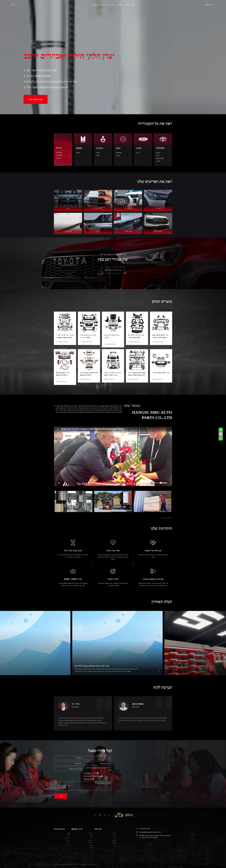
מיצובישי (114, 840)
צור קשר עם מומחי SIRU (113, 270)
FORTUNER (160, 158)
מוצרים (68, 836)
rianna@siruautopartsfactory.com (150, 832)
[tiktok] (95, 815)
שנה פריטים (105, 5)
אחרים (91, 848)
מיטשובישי (90, 840)
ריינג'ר (137, 153)
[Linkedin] (100, 815)
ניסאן (114, 838)
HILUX (158, 153)
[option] (73, 501)
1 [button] (163, 518)
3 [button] (168, 518)
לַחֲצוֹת (114, 836)
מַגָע (133, 5)
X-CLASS (59, 155)
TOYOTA (113, 833)
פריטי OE (96, 5)
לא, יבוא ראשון (88, 779)
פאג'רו (97, 155)
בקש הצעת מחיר (35, 99)
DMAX (78, 153)
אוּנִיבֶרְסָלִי (58, 158)
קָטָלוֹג (127, 5)
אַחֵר (115, 845)
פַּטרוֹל (117, 155)
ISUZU (114, 843)
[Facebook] (109, 815)
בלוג (113, 5)
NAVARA (119, 153)
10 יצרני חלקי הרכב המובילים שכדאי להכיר (92, 666)
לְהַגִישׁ (61, 796)
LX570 (158, 161)
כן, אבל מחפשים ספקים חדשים (92, 776)
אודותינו (120, 5)
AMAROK (59, 152)
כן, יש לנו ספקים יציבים (90, 773)
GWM (91, 845)
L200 (97, 153)
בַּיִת (69, 833)
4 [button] (171, 518)
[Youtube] (104, 815)
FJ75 (157, 155)
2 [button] (165, 518)
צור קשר (67, 845)
